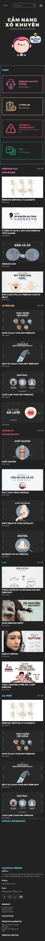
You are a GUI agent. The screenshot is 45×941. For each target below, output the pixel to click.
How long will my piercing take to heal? (21, 295)
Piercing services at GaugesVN (18, 200)
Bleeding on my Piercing (15, 554)
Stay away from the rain (15, 492)
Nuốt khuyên (9, 461)
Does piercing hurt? (13, 623)
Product (6, 904)
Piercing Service (10, 935)
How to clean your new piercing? (20, 363)
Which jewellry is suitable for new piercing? (21, 591)
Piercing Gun (9, 264)
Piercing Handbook (12, 921)
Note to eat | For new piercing (18, 333)
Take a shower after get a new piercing (18, 685)
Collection (8, 916)
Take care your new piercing (17, 394)
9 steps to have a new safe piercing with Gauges (21, 231)
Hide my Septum (10, 654)
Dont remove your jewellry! (17, 523)
